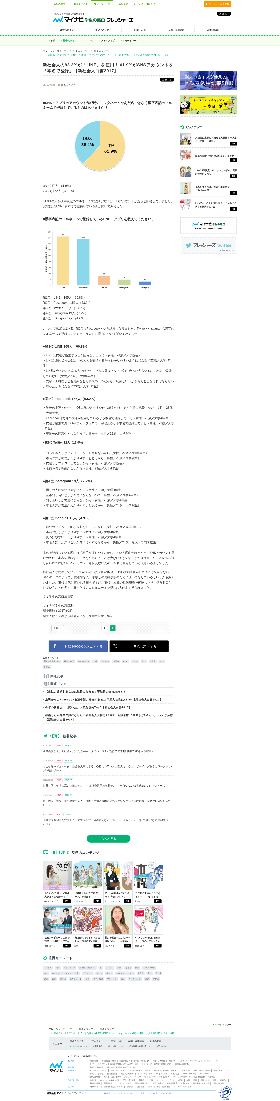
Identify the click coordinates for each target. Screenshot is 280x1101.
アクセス (117, 1093)
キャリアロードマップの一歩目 (65, 973)
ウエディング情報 (96, 1074)
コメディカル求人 (124, 1083)
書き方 (109, 973)
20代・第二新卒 (129, 1080)
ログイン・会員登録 (219, 4)
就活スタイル (81, 4)
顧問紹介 (223, 1080)
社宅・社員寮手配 (163, 1087)
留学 (87, 979)
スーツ (99, 973)
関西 (137, 968)
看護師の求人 (109, 1083)
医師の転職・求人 (142, 1083)
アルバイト (208, 1061)
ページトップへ (223, 1024)
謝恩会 (140, 973)
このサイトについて (80, 1046)
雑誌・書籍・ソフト (221, 1070)
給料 (58, 968)
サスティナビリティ (130, 1093)
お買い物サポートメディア (120, 1077)
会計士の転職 (191, 1080)
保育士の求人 (158, 1083)
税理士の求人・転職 (208, 1080)
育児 (54, 979)
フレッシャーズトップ (54, 51)
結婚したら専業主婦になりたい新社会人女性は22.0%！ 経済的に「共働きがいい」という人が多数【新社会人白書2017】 (109, 717)
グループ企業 (152, 1093)
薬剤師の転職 (95, 1083)
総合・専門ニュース (118, 1070)
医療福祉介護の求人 (182, 1064)
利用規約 (98, 1046)
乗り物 (63, 979)
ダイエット (87, 973)
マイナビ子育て (146, 1074)
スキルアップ (108, 40)
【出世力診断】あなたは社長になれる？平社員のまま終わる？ (85, 691)
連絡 (46, 979)
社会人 (152, 661)
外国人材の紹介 (219, 1083)
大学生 (116, 661)
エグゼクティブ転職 (175, 1080)
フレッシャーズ (102, 4)
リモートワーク (131, 40)
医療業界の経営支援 (201, 1083)
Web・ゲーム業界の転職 (109, 1080)
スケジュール (75, 979)
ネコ (46, 973)
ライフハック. (135, 979)
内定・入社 (116, 1041)
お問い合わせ (162, 1046)
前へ (59, 628)
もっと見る (108, 838)
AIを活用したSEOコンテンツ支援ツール (174, 1077)
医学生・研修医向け (141, 1061)
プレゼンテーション (125, 973)
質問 (119, 968)
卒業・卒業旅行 (136, 1041)
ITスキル (89, 40)
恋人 (123, 979)
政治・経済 (98, 979)
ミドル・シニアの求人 (98, 1064)
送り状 (158, 973)
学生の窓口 (59, 4)
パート (218, 1061)
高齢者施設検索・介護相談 (204, 1077)
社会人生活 (69, 661)
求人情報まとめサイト (98, 1070)
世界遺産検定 (112, 1074)
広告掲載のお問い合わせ (139, 1046)
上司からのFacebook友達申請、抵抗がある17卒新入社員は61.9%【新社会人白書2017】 (104, 699)
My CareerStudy (189, 1074)
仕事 (95, 661)
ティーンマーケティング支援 (165, 1070)
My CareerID (205, 1074)
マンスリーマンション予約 (145, 1077)
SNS (162, 661)
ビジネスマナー (97, 1041)
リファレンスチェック (182, 1087)
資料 (149, 973)
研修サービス (95, 1087)
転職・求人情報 (159, 1061)
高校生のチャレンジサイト (140, 1070)
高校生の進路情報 (96, 1067)
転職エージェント (156, 1080)
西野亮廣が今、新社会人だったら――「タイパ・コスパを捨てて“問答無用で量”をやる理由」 (98, 751)
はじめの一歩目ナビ (144, 4)
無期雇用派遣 (172, 1083)
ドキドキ (48, 968)
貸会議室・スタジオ (145, 1087)
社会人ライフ (70, 40)
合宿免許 (123, 4)
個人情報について (115, 1046)
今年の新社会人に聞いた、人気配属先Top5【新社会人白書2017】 (88, 707)
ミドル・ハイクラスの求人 (189, 1061)
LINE (125, 661)
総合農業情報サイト (129, 1074)
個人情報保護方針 (167, 1093)
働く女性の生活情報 (202, 1070)
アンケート (112, 979)
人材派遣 (93, 1080)
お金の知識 (155, 1041)
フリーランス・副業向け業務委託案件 (156, 1064)
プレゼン (109, 968)
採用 (142, 1093)
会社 (144, 661)
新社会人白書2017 (52, 661)
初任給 (156, 979)
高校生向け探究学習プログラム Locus (121, 1067)
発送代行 (129, 1087)
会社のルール (83, 661)
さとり (128, 968)
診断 (53, 40)
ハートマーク (149, 968)
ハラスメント (69, 968)
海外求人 (172, 1061)
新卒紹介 (142, 1080)
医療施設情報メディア (98, 1077)
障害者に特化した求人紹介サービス (124, 1064)
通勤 (147, 979)
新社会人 (105, 661)
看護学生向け (124, 1061)
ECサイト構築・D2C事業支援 (167, 1074)
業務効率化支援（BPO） (113, 1087)
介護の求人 (185, 1083)
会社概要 (107, 1093)
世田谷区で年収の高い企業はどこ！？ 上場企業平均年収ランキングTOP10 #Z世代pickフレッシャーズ (104, 785)
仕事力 (47, 667)
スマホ (135, 661)
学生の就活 (94, 1061)
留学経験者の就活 (109, 1061)
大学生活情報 (185, 1070)
